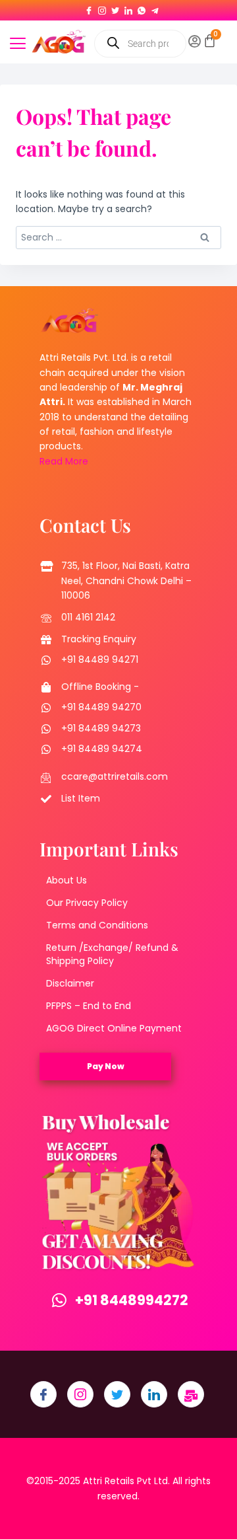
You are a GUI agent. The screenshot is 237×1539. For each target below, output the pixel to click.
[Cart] (210, 41)
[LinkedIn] (128, 8)
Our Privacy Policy (87, 902)
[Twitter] (115, 8)
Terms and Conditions (97, 925)
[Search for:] (118, 237)
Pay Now (105, 1066)
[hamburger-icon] (17, 45)
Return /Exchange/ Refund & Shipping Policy (112, 954)
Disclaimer (70, 983)
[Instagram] (102, 8)
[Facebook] (89, 8)
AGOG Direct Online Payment (114, 1028)
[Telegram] (154, 8)
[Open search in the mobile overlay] (140, 43)
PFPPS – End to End (88, 1005)
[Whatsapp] (141, 8)
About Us (66, 880)
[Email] (191, 1394)
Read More (64, 461)
